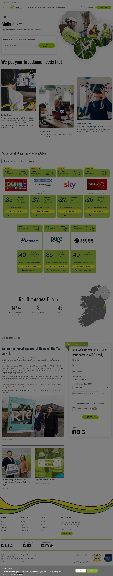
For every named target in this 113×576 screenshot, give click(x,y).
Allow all (92, 570)
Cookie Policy (20, 574)
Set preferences (80, 570)
